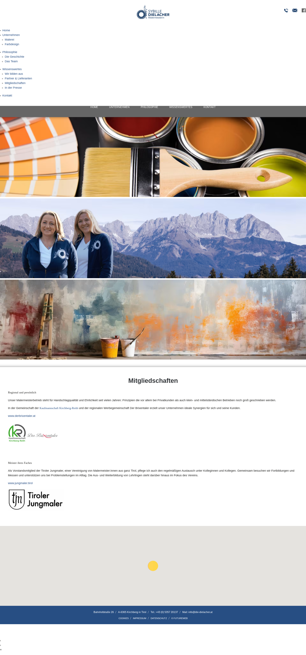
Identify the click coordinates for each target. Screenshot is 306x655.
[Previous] (67, 242)
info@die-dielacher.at (200, 612)
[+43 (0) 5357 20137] (286, 10)
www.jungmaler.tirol (20, 483)
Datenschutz (159, 618)
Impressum (139, 618)
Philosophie (9, 52)
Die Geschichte (14, 56)
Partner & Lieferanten (18, 78)
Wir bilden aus (14, 73)
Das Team (11, 61)
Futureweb (181, 618)
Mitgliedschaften (15, 83)
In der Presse (13, 87)
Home (6, 30)
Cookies (124, 618)
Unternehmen (11, 35)
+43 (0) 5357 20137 (167, 612)
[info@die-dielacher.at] (294, 10)
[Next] (239, 242)
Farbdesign (12, 44)
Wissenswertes (12, 69)
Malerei (9, 39)
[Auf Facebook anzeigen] (303, 10)
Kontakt (7, 95)
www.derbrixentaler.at (21, 416)
